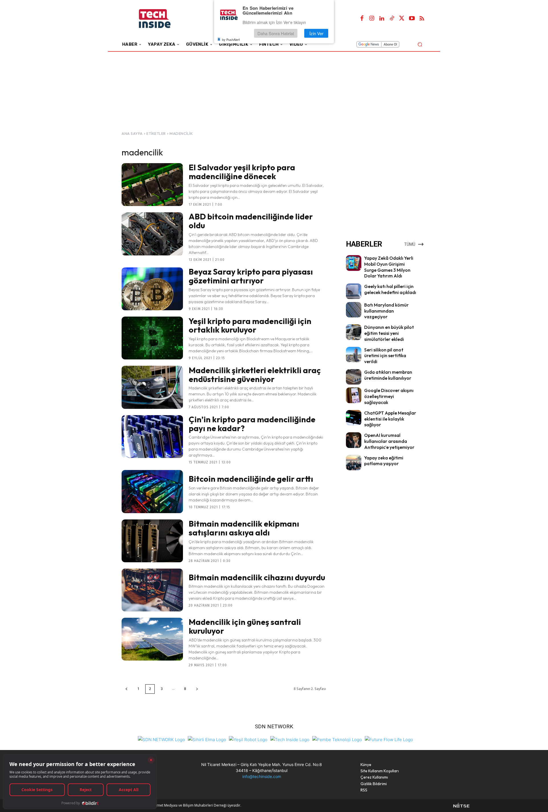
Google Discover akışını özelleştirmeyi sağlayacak (389, 396)
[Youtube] (411, 18)
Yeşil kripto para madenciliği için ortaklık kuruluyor (250, 325)
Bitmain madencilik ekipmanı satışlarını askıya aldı (244, 528)
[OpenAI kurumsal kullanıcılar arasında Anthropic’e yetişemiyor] (353, 440)
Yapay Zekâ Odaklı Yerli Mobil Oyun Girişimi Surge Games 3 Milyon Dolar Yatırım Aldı (388, 267)
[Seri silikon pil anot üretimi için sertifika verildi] (353, 354)
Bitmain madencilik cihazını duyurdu (257, 577)
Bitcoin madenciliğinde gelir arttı (251, 479)
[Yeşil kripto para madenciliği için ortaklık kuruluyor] (152, 338)
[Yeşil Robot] (248, 739)
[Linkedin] (381, 18)
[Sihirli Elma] (207, 739)
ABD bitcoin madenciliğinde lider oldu (251, 220)
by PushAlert (231, 39)
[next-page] (197, 689)
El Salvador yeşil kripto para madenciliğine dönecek (242, 171)
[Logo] (163, 18)
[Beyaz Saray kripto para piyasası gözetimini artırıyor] (152, 288)
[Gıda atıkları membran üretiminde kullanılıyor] (353, 377)
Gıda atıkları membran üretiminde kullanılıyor (388, 375)
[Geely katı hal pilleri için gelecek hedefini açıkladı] (353, 291)
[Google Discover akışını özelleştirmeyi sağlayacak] (353, 395)
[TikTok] (391, 18)
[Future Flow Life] (389, 739)
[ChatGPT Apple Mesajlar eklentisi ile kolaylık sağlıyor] (353, 417)
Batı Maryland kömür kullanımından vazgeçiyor (386, 311)
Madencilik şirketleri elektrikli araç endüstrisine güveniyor (255, 374)
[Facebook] (361, 18)
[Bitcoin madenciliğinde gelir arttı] (152, 491)
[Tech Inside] (289, 739)
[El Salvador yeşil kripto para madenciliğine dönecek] (152, 184)
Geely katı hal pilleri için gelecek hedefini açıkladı (390, 289)
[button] (419, 44)
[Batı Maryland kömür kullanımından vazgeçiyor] (353, 309)
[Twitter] (401, 18)
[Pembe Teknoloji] (337, 739)
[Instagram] (371, 18)
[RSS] (421, 18)
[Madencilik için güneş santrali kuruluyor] (152, 639)
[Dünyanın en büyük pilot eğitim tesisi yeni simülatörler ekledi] (353, 332)
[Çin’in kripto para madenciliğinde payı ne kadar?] (152, 436)
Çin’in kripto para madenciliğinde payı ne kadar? (252, 423)
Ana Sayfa (132, 133)
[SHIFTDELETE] (161, 739)
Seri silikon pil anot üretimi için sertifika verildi (385, 356)
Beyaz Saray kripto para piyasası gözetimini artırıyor (251, 276)
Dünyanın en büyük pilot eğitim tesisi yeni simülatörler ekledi (389, 333)
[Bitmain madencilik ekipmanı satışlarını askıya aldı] (152, 540)
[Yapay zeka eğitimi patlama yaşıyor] (353, 462)
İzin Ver (316, 33)
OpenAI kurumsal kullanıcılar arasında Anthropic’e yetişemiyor (389, 441)
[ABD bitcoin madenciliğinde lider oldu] (152, 233)
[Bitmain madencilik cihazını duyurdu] (152, 590)
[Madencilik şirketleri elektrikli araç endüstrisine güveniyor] (152, 387)
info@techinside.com (261, 776)
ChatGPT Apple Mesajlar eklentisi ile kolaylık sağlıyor (390, 419)
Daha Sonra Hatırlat (275, 33)
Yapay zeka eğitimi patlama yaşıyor (383, 461)
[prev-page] (126, 689)
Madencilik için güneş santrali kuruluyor (245, 626)
